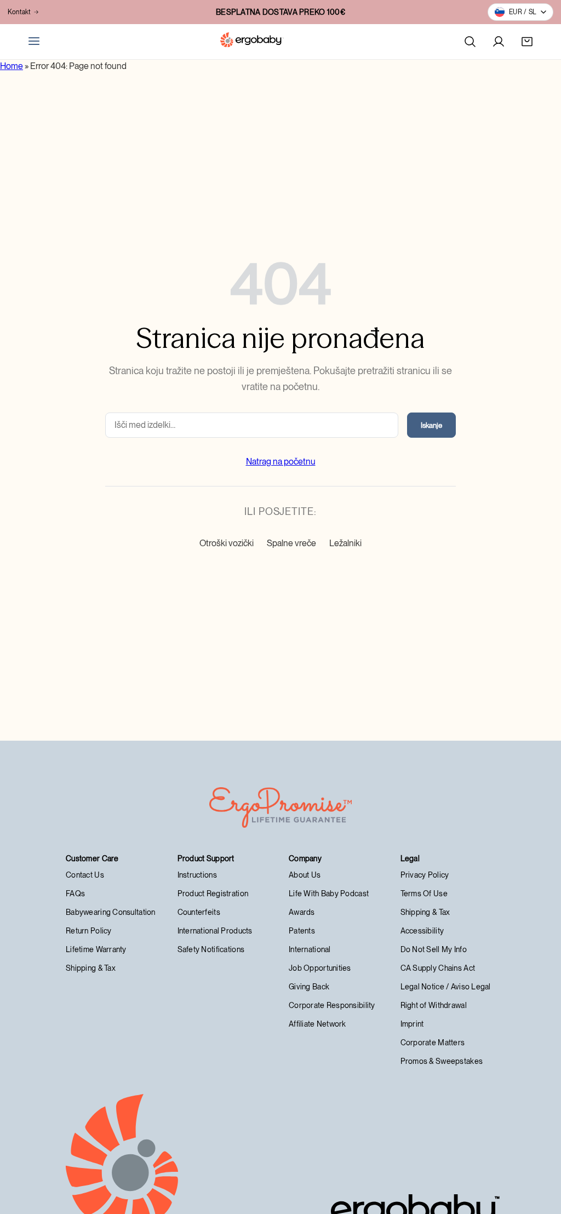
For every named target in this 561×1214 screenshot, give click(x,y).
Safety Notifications (211, 949)
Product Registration (213, 893)
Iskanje (431, 425)
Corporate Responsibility (332, 1005)
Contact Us (85, 875)
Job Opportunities (320, 968)
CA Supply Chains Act (438, 968)
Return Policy (89, 930)
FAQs (75, 893)
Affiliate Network (317, 1024)
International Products (215, 930)
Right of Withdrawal (433, 1005)
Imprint (412, 1024)
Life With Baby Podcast (329, 893)
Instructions (197, 875)
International (310, 949)
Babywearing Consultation (111, 912)
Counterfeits (199, 912)
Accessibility (422, 930)
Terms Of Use (424, 893)
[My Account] (498, 42)
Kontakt (19, 12)
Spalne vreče (291, 543)
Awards (302, 912)
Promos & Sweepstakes (441, 1061)
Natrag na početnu (281, 461)
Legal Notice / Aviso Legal (445, 986)
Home (11, 66)
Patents (302, 930)
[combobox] (251, 425)
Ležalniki (345, 543)
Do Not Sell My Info (433, 949)
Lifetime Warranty (96, 949)
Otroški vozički (226, 543)
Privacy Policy (424, 875)
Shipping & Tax (91, 968)
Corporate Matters (432, 1042)
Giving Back (309, 986)
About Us (304, 875)
